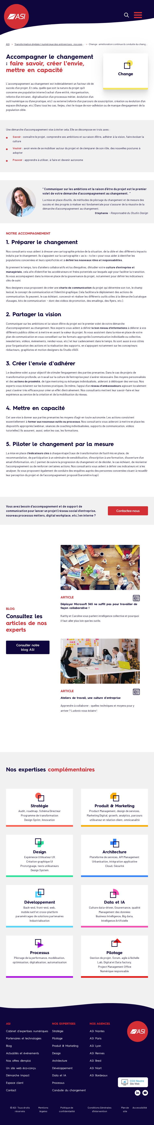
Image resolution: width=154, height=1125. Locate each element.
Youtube (145, 1093)
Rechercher (126, 15)
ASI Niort (95, 1068)
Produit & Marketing (114, 805)
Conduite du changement (69, 1090)
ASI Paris (95, 1038)
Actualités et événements (22, 1053)
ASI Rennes (97, 1053)
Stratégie (39, 805)
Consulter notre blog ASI (27, 647)
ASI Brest (95, 1060)
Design (39, 851)
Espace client (14, 1083)
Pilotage (114, 952)
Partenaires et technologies (23, 1038)
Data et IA (114, 902)
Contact (11, 1090)
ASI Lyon (95, 1046)
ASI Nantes (97, 1031)
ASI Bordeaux (98, 1075)
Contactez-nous (128, 510)
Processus (39, 952)
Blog (9, 1046)
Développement (39, 902)
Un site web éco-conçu (21, 1068)
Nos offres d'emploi (18, 1060)
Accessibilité (140, 1107)
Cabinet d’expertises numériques (27, 1031)
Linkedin (137, 1093)
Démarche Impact (17, 1075)
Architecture (114, 851)
